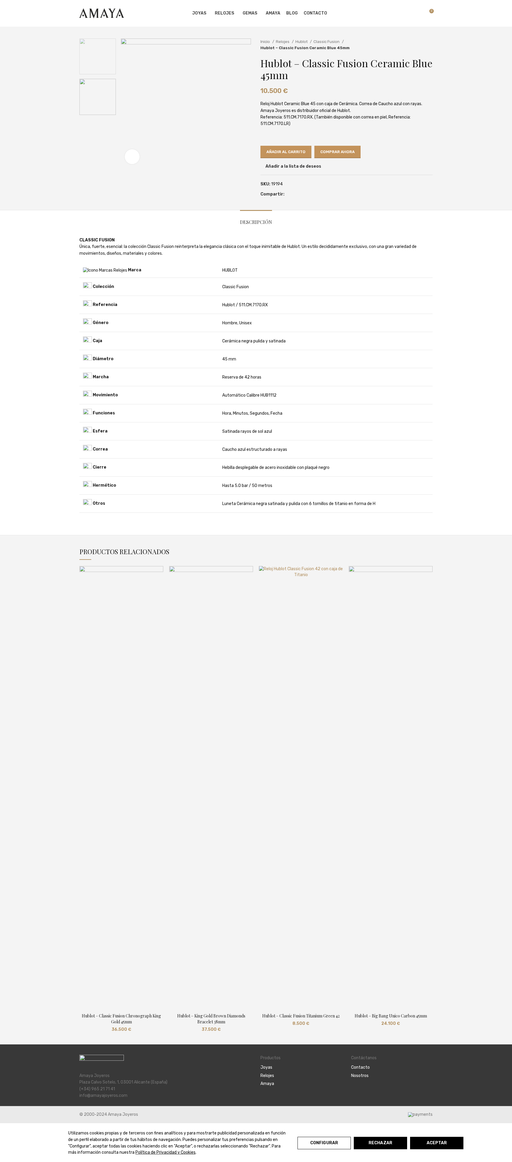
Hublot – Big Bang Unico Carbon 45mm (391, 1016)
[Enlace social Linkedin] (303, 194)
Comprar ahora (337, 152)
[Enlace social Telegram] (309, 194)
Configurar (324, 1142)
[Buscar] (408, 13)
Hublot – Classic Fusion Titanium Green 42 (301, 1016)
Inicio (265, 41)
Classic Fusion (326, 41)
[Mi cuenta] (398, 13)
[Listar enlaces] (301, 1067)
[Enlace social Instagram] (361, 1092)
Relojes (283, 41)
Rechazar (380, 1142)
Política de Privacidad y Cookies (165, 1152)
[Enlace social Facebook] (289, 194)
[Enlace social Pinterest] (296, 194)
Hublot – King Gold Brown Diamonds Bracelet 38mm (211, 1019)
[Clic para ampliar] (132, 156)
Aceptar (437, 1142)
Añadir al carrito (285, 152)
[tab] (256, 219)
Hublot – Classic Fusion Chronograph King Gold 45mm (121, 1019)
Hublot (301, 41)
